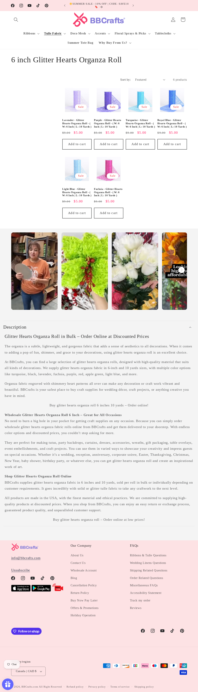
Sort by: (125, 79)
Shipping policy (144, 686)
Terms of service (120, 686)
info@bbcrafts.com (26, 558)
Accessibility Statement (145, 592)
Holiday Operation (83, 615)
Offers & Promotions (85, 608)
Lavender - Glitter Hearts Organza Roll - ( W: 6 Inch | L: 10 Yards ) (76, 123)
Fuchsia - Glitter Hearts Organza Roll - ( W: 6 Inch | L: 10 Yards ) (108, 192)
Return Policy (80, 592)
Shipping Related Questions (148, 570)
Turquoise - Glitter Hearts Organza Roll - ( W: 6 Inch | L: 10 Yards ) (140, 123)
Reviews (136, 608)
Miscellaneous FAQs (144, 585)
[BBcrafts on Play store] (41, 590)
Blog (74, 578)
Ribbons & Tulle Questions (148, 555)
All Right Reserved (50, 686)
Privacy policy (97, 686)
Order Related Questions (146, 578)
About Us (77, 555)
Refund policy (75, 686)
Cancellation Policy (84, 585)
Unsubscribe (20, 570)
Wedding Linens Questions (148, 562)
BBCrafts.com (29, 686)
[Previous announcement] (65, 5)
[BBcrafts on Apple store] (21, 590)
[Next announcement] (133, 5)
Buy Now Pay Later (84, 600)
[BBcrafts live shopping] (58, 590)
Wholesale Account (84, 570)
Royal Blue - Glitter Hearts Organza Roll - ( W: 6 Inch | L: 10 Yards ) (172, 123)
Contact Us (78, 562)
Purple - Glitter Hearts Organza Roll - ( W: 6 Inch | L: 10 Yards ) (107, 123)
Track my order (140, 600)
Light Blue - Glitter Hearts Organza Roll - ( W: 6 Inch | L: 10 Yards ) (76, 192)
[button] (16, 20)
